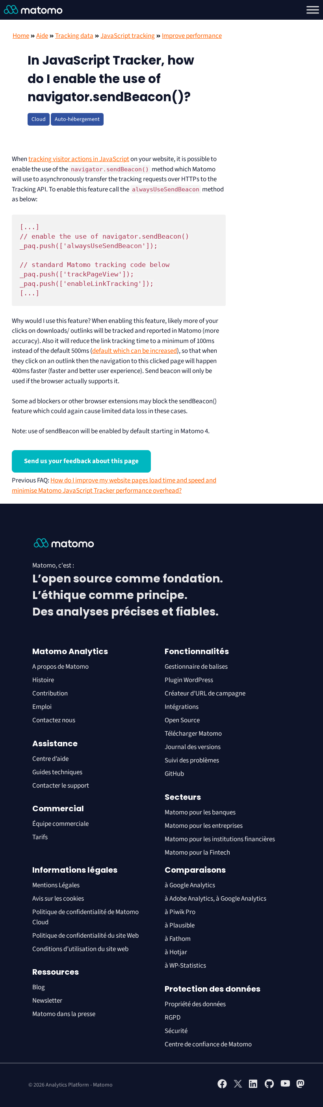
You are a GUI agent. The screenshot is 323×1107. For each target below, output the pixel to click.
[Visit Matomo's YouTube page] (285, 1086)
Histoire (43, 680)
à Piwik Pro (180, 912)
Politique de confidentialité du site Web (85, 935)
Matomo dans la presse (63, 1014)
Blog (38, 987)
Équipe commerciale (60, 824)
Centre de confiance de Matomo (208, 1044)
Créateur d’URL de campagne (205, 693)
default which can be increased (134, 351)
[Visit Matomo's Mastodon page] (301, 1087)
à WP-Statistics (185, 965)
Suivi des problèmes (192, 760)
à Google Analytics (190, 885)
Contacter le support (60, 785)
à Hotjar (176, 952)
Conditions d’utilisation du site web (80, 949)
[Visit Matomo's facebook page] (222, 1087)
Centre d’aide (50, 759)
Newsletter (47, 1000)
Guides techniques (57, 772)
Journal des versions (193, 747)
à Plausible (180, 925)
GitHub (174, 774)
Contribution (50, 693)
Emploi (42, 707)
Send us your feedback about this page (81, 461)
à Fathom (178, 939)
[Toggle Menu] (312, 10)
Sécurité (176, 1031)
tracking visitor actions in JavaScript (78, 159)
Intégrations (182, 707)
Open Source (182, 720)
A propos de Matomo (60, 666)
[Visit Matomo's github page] (269, 1087)
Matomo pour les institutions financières (220, 839)
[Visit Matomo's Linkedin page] (253, 1087)
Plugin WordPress (189, 680)
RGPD (172, 1017)
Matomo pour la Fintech (197, 852)
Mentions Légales (56, 885)
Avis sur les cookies (58, 898)
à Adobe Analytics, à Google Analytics (215, 898)
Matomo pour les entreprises (204, 826)
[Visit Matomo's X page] (238, 1087)
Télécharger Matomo (193, 733)
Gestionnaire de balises (196, 666)
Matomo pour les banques (200, 812)
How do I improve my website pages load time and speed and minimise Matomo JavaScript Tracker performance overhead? (114, 485)
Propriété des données (195, 1004)
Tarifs (40, 837)
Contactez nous (53, 720)
